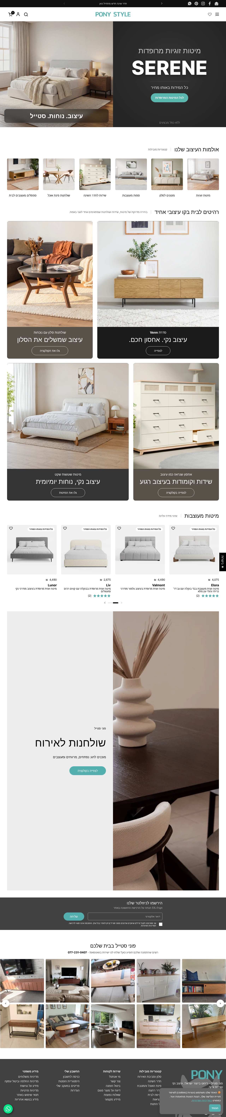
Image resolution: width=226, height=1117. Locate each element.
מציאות (157, 1099)
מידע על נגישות (29, 1086)
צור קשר (115, 1081)
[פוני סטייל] (113, 14)
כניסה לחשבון (71, 1076)
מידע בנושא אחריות (26, 1099)
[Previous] (6, 1003)
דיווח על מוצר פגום (109, 1090)
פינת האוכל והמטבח (149, 1086)
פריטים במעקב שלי (67, 1086)
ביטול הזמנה (113, 1086)
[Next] (220, 1003)
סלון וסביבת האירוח (149, 1076)
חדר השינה (154, 1081)
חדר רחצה (154, 1090)
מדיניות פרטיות (29, 1090)
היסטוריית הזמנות (68, 1081)
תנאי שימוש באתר (27, 1095)
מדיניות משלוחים (28, 1076)
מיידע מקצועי (112, 1099)
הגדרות (75, 1090)
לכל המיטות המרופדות (169, 97)
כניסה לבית (154, 1095)
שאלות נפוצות (112, 1095)
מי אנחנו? (114, 1076)
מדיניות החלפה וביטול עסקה (21, 1081)
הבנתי (215, 1108)
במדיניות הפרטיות (202, 1100)
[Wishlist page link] (210, 14)
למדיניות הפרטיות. (148, 925)
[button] (26, 14)
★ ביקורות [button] (222, 561)
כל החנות (155, 1104)
